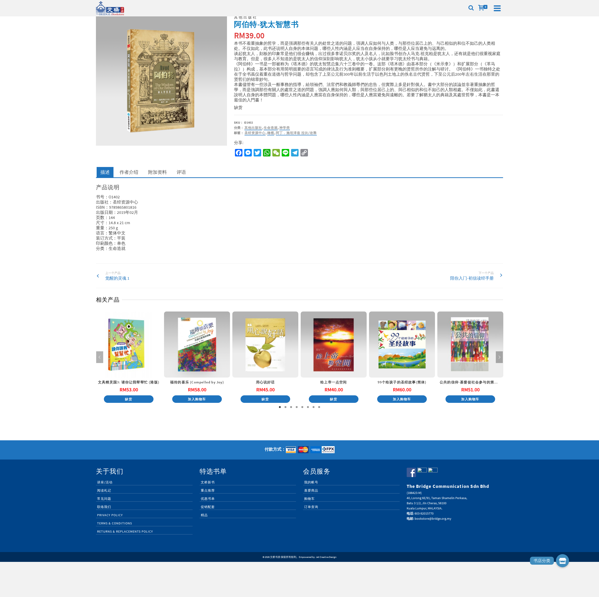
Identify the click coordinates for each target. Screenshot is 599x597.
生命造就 (271, 128)
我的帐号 (311, 482)
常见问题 (104, 499)
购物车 (309, 499)
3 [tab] (291, 407)
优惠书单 (208, 499)
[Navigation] (497, 8)
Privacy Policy (110, 515)
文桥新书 (208, 482)
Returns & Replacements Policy (125, 531)
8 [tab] (319, 407)
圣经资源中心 (255, 133)
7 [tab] (313, 407)
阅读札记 (104, 490)
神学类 (284, 128)
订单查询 (311, 507)
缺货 (128, 399)
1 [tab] (280, 407)
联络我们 (104, 507)
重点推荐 (208, 490)
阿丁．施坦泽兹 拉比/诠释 (296, 133)
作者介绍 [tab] (129, 172)
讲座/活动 (105, 482)
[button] (562, 560)
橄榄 (270, 133)
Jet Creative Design (326, 557)
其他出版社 (253, 128)
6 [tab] (308, 407)
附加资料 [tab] (157, 172)
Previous (99, 357)
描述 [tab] (105, 172)
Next (499, 357)
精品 (204, 515)
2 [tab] (285, 407)
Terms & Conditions (114, 523)
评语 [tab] (181, 172)
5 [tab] (302, 407)
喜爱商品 (311, 490)
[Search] (471, 8)
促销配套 (208, 507)
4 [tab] (296, 407)
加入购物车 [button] (197, 399)
